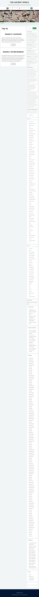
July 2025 (30, 366)
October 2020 (31, 404)
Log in (30, 574)
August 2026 (31, 358)
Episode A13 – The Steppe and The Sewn (32, 332)
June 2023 (30, 382)
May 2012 (30, 534)
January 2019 (31, 425)
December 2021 (31, 396)
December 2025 (31, 365)
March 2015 (31, 480)
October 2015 (31, 470)
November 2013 (31, 503)
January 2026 (31, 363)
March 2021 (31, 403)
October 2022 (31, 389)
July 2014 (30, 494)
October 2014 (31, 489)
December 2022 (31, 385)
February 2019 (31, 423)
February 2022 (31, 392)
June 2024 (30, 373)
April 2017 (30, 447)
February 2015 (31, 482)
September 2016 (31, 454)
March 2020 (31, 409)
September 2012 (31, 527)
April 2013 (30, 515)
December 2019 (31, 413)
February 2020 (31, 411)
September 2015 (31, 472)
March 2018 (31, 432)
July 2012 (30, 530)
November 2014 (31, 487)
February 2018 (31, 434)
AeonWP (26, 594)
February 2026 (31, 361)
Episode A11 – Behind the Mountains (32, 341)
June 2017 (30, 444)
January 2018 (31, 435)
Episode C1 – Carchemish (13, 34)
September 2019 (31, 418)
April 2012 (30, 535)
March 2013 (31, 516)
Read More (14, 45)
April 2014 (30, 499)
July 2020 (30, 406)
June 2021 (30, 397)
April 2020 (30, 408)
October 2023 (31, 378)
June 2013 (30, 511)
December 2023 (31, 375)
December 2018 (31, 427)
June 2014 (30, 496)
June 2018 (30, 430)
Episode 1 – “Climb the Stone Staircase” (32, 350)
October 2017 (31, 439)
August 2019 (31, 420)
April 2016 (30, 461)
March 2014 (31, 501)
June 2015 (30, 477)
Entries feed (31, 576)
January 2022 (31, 394)
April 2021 (30, 401)
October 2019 (31, 416)
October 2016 (31, 453)
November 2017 (31, 437)
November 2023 (31, 377)
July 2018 (30, 428)
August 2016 (31, 456)
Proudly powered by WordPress (15, 594)
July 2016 (30, 458)
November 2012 (31, 523)
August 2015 (31, 473)
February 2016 (31, 465)
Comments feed (31, 578)
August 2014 (31, 492)
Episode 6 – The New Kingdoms (13, 52)
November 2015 (31, 468)
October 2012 (31, 525)
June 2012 (30, 532)
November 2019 (31, 415)
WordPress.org (31, 579)
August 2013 (31, 508)
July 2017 (30, 442)
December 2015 (31, 466)
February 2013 (31, 518)
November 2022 (31, 387)
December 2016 (31, 449)
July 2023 (30, 380)
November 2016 (31, 451)
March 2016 (31, 463)
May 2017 (30, 446)
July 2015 (30, 475)
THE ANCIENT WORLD (19, 2)
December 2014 (31, 485)
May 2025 (30, 370)
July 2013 (30, 510)
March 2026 (31, 359)
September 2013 (31, 506)
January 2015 (31, 484)
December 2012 (31, 522)
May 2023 (30, 384)
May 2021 (30, 399)
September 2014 (31, 491)
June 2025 (30, 368)
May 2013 (30, 513)
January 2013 (31, 520)
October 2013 (31, 504)
